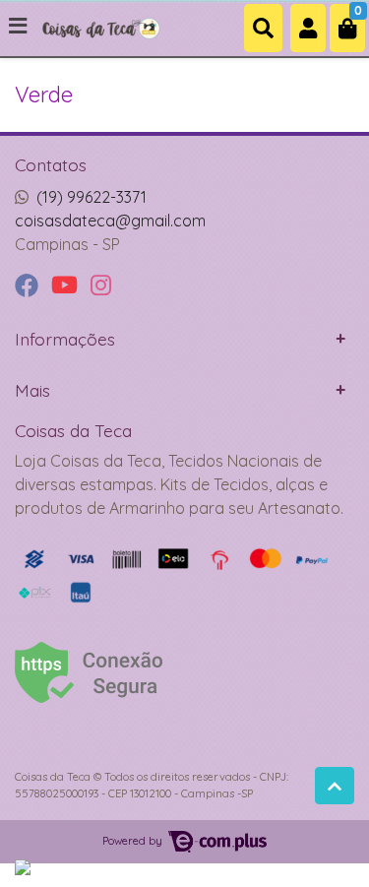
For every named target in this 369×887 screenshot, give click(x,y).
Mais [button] (32, 390)
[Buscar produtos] (263, 28)
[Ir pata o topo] (334, 785)
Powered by (133, 841)
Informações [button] (65, 338)
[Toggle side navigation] (19, 26)
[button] (308, 28)
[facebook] (29, 286)
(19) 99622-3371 (91, 197)
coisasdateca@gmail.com (110, 220)
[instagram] (101, 286)
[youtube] (67, 286)
